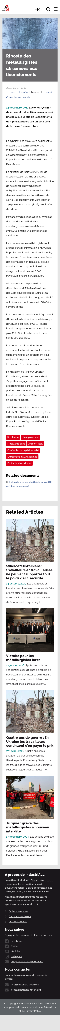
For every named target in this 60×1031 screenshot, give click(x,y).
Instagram (16, 956)
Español (23, 92)
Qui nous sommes (18, 911)
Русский (47, 92)
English (12, 92)
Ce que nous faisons (20, 916)
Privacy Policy (33, 1011)
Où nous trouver (18, 921)
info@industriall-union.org (25, 984)
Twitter (14, 946)
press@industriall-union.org (26, 989)
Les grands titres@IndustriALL (27, 961)
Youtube (15, 951)
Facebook (16, 941)
